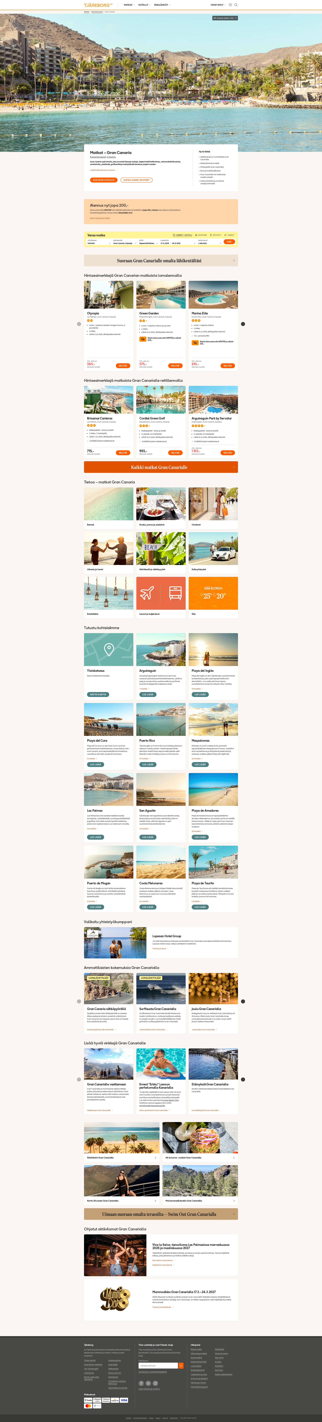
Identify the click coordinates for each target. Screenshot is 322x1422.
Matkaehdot (113, 1368)
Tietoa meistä (89, 1360)
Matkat (128, 4)
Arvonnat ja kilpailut (199, 1378)
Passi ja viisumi (114, 1373)
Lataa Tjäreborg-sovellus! (149, 1388)
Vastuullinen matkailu (93, 1364)
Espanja (111, 156)
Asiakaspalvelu (114, 1360)
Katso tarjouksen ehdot (100, 218)
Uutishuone (89, 1373)
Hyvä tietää (112, 1364)
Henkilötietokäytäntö (140, 1418)
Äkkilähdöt (161, 4)
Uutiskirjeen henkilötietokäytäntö (152, 1371)
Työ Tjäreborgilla (91, 1368)
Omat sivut (217, 4)
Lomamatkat (196, 1366)
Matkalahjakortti (198, 1370)
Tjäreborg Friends (198, 1382)
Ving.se (151, 1418)
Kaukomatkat (196, 1357)
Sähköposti (143, 1360)
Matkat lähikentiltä (198, 1361)
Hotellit (143, 4)
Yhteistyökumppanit (199, 1386)
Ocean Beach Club (170, 1100)
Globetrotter (174, 1418)
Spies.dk (165, 1418)
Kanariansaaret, (98, 156)
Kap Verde (219, 1357)
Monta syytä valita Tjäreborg (91, 1378)
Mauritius (219, 1370)
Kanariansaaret (221, 1353)
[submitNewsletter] (181, 1366)
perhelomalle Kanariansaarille (152, 1105)
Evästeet (128, 1418)
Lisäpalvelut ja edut (199, 1374)
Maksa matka (196, 1349)
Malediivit (219, 1366)
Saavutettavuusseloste (117, 1387)
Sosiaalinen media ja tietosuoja (117, 1382)
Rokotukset (113, 1377)
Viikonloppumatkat (199, 1353)
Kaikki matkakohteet (223, 1374)
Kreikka (218, 1361)
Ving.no (158, 1418)
